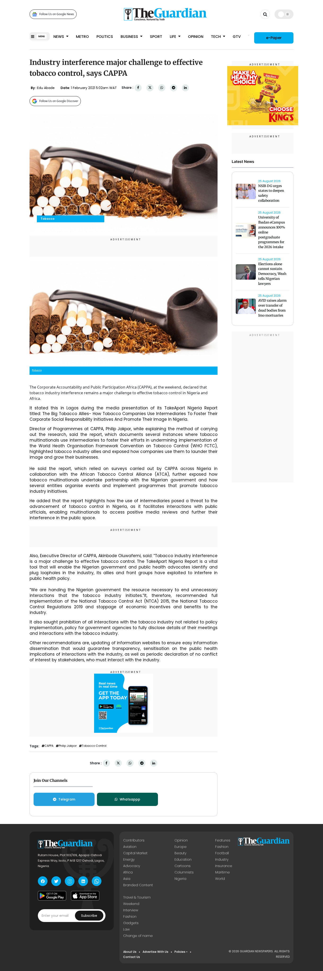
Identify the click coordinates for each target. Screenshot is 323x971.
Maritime (222, 872)
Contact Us (131, 957)
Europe (181, 846)
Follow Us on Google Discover (58, 101)
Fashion (221, 846)
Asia (126, 878)
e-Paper (274, 37)
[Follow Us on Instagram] (69, 881)
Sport (156, 36)
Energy (129, 859)
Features (222, 840)
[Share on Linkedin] (185, 87)
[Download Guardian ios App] (85, 896)
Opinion (195, 36)
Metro (82, 36)
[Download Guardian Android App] (52, 896)
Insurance (223, 866)
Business (130, 36)
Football (222, 853)
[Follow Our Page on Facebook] (43, 881)
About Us (129, 952)
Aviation (129, 846)
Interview (130, 910)
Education (183, 859)
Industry (221, 859)
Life (173, 36)
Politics (104, 36)
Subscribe (89, 915)
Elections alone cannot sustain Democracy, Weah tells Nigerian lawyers (272, 274)
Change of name (138, 935)
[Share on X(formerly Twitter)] (150, 87)
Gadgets (131, 923)
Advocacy (131, 866)
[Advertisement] (262, 408)
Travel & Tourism (137, 897)
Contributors (133, 840)
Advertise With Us (155, 952)
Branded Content (138, 885)
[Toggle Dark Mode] (284, 14)
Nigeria (180, 878)
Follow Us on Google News (56, 14)
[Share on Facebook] (138, 87)
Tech (216, 36)
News (59, 36)
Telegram (66, 799)
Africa (128, 872)
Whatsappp (130, 799)
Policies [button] (180, 952)
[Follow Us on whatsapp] (96, 881)
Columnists (184, 872)
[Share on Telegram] (173, 87)
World (220, 878)
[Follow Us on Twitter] (56, 881)
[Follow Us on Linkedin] (83, 881)
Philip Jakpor (68, 745)
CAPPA (48, 745)
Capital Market (135, 853)
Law (126, 929)
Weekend (131, 903)
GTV (237, 36)
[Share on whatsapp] (161, 87)
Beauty (180, 853)
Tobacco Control (94, 745)
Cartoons (183, 866)
